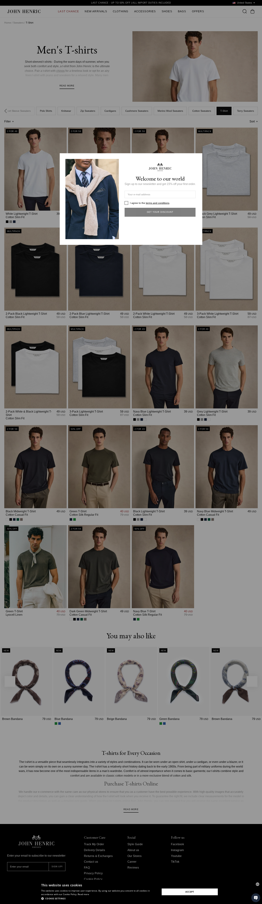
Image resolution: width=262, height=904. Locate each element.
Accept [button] (189, 891)
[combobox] (257, 884)
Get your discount (160, 212)
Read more (83, 894)
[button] (99, 898)
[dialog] (131, 892)
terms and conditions (157, 203)
